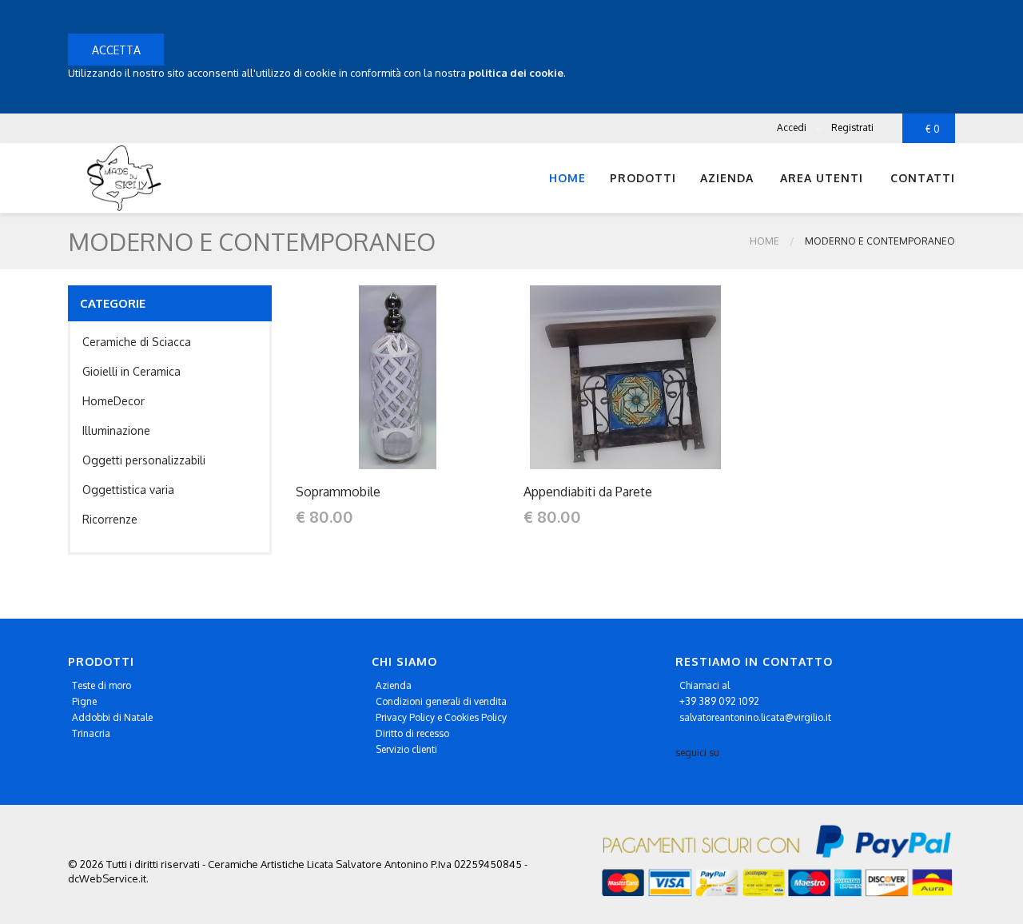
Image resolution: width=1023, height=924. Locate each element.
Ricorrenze (109, 519)
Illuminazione (116, 430)
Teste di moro (101, 685)
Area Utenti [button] (821, 178)
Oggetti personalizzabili (143, 460)
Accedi (791, 127)
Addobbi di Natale (112, 717)
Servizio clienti (406, 749)
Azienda (394, 685)
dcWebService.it (107, 878)
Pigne (84, 701)
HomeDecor (113, 401)
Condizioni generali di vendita (441, 701)
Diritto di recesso (412, 733)
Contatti (922, 178)
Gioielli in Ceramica (131, 371)
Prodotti (643, 178)
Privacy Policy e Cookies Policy (441, 717)
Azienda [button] (727, 178)
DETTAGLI (397, 377)
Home (567, 178)
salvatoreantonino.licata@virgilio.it (755, 717)
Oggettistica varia (128, 489)
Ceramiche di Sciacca (136, 341)
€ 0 (932, 129)
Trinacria (91, 733)
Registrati (852, 127)
